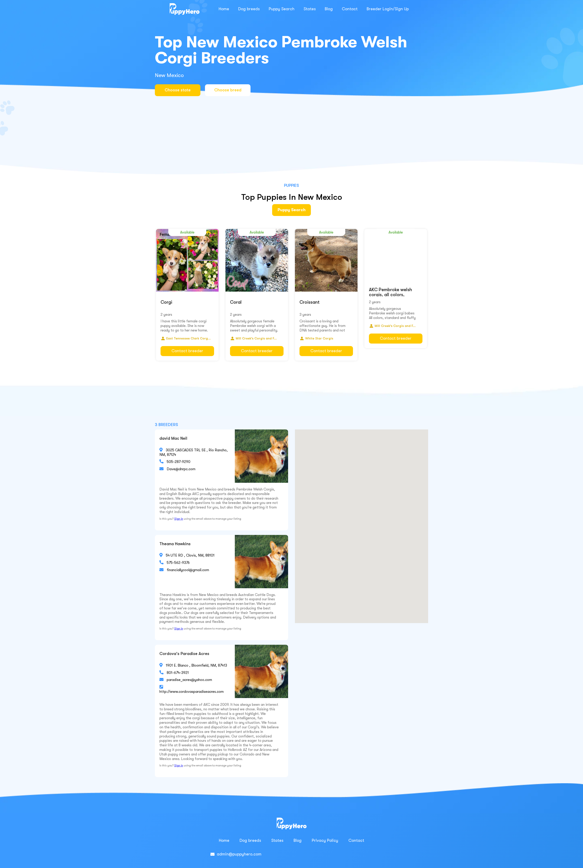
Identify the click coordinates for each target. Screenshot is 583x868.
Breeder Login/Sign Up (388, 9)
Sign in (178, 518)
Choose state (178, 90)
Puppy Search (281, 9)
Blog (329, 9)
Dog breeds (249, 9)
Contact (350, 9)
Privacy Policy (325, 840)
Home (224, 9)
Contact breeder (187, 351)
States (310, 9)
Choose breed (227, 90)
